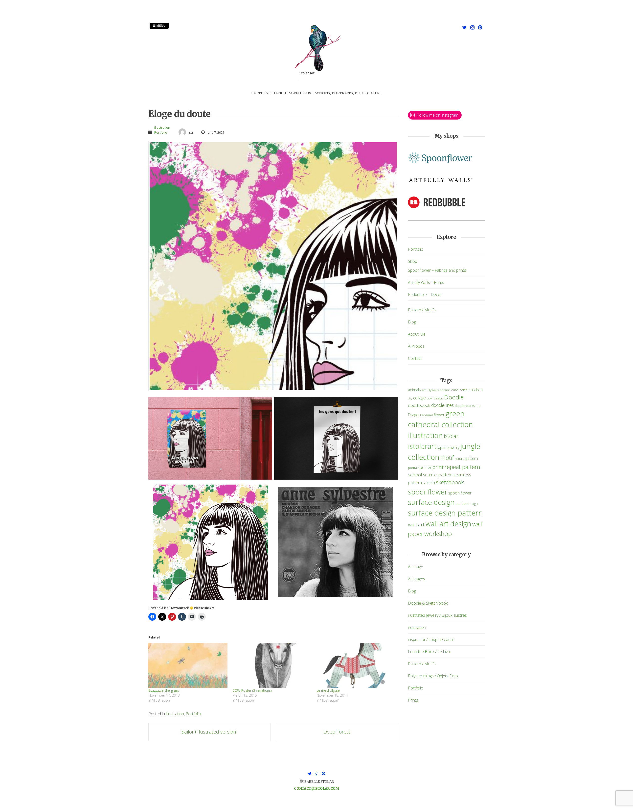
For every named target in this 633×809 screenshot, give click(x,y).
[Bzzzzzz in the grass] (187, 665)
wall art (416, 524)
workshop (438, 533)
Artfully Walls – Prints (426, 282)
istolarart (422, 446)
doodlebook (419, 405)
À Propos (416, 346)
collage (419, 398)
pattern (471, 458)
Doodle (454, 397)
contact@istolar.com (316, 788)
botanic (445, 390)
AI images (416, 579)
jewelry (453, 447)
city (410, 398)
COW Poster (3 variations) (252, 690)
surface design (431, 502)
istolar (451, 436)
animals (414, 389)
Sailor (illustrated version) (209, 731)
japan (442, 447)
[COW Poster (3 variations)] (272, 665)
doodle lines (442, 405)
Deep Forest (336, 731)
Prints (413, 700)
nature (459, 459)
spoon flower (460, 493)
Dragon (414, 414)
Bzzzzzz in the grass (163, 690)
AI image (415, 566)
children (476, 389)
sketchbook (450, 482)
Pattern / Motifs (422, 310)
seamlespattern (437, 475)
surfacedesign (467, 503)
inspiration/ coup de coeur (431, 639)
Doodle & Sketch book (428, 603)
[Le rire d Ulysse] (356, 665)
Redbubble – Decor (425, 294)
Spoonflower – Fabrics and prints (437, 270)
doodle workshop (467, 406)
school (415, 474)
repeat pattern (462, 467)
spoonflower (427, 491)
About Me (417, 334)
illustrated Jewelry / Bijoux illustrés (437, 615)
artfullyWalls (430, 390)
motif (447, 458)
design (438, 398)
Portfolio (160, 132)
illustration (162, 127)
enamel (427, 415)
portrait (413, 468)
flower (439, 414)
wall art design (448, 523)
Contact (415, 358)
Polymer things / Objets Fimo (433, 676)
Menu (161, 26)
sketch (429, 483)
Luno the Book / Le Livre (429, 651)
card (454, 390)
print (438, 467)
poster (425, 467)
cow (429, 398)
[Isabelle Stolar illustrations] (316, 87)
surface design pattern (445, 513)
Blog (412, 322)
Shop (412, 261)
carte (463, 390)
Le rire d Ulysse (327, 690)
